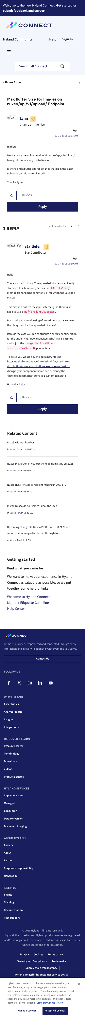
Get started (64, 5)
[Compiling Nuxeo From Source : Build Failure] (78, 226)
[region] (42, 997)
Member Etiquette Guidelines (28, 602)
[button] (12, 195)
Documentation (13, 910)
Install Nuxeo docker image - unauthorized (32, 506)
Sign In (67, 39)
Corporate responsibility (18, 868)
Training (9, 902)
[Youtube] (50, 683)
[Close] (78, 984)
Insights (8, 720)
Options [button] (79, 82)
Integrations (11, 727)
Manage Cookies (27, 1010)
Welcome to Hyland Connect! (29, 596)
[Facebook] (8, 683)
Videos (8, 769)
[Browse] (9, 52)
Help (52, 39)
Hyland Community (18, 39)
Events (8, 895)
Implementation (14, 796)
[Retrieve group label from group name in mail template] (71, 226)
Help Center (16, 608)
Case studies (11, 704)
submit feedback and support (24, 10)
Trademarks (59, 961)
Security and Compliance (32, 961)
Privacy (24, 955)
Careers (8, 845)
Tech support (12, 918)
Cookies (38, 955)
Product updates (14, 777)
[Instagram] (29, 683)
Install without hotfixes (20, 443)
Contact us (42, 659)
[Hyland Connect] (29, 25)
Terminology (11, 754)
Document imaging (15, 826)
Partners (9, 861)
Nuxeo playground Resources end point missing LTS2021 (40, 464)
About (7, 853)
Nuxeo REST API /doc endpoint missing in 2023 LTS (36, 485)
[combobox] (42, 66)
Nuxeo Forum (13, 82)
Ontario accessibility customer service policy (41, 975)
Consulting (10, 811)
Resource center (13, 746)
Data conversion (13, 819)
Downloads (10, 761)
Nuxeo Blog (15, 540)
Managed (9, 803)
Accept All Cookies (55, 1010)
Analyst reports (13, 712)
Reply (42, 206)
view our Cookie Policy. (50, 1003)
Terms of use (55, 955)
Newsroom (10, 876)
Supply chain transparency (41, 968)
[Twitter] (19, 683)
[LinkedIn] (40, 683)
